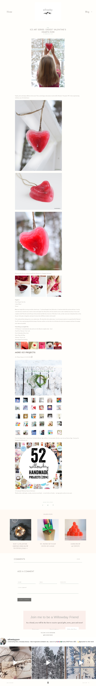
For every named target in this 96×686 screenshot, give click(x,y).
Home (9, 12)
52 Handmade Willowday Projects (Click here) (25, 491)
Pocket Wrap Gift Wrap (20, 335)
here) (51, 329)
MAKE (48, 27)
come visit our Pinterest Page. (66, 438)
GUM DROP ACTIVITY (75, 534)
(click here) (26, 98)
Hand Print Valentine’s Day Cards (22, 331)
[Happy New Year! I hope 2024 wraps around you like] (48, 662)
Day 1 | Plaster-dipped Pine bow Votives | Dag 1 (20, 534)
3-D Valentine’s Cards (20, 329)
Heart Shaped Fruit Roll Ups (21, 339)
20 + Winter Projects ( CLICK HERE (23, 357)
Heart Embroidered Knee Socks (22, 333)
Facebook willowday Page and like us (40, 438)
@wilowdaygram (48, 635)
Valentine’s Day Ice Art (20, 337)
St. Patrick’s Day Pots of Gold (48, 534)
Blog (87, 12)
